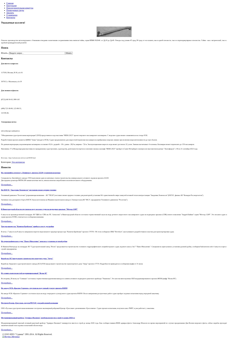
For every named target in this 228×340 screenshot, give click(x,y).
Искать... (5, 53)
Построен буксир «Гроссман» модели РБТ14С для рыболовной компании (29, 303)
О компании (11, 15)
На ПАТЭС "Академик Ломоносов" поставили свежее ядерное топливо (28, 190)
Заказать (10, 13)
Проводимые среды (15, 10)
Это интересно (18, 162)
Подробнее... (7, 185)
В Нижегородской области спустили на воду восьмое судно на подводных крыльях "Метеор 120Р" (39, 209)
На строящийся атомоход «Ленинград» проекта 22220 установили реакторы (30, 173)
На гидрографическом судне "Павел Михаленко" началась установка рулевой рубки (34, 241)
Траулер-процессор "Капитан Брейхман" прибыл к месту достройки (27, 226)
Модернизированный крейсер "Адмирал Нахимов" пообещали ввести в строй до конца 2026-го (38, 318)
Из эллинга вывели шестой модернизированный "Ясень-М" (24, 273)
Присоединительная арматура (19, 8)
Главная (9, 3)
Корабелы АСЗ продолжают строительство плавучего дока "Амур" (27, 258)
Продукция (11, 5)
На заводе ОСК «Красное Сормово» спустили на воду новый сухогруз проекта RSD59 (34, 288)
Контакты (10, 17)
